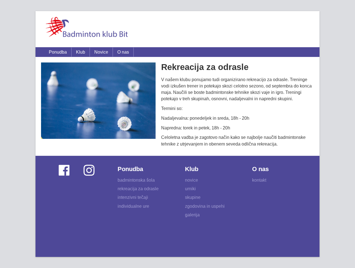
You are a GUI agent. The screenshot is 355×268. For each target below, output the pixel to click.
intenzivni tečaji (133, 197)
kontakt (259, 180)
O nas (123, 52)
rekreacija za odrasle (138, 188)
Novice (101, 52)
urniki (190, 188)
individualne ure (133, 206)
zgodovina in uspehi (205, 206)
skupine (193, 197)
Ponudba (58, 52)
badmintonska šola (136, 180)
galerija (192, 214)
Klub (80, 52)
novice (191, 180)
